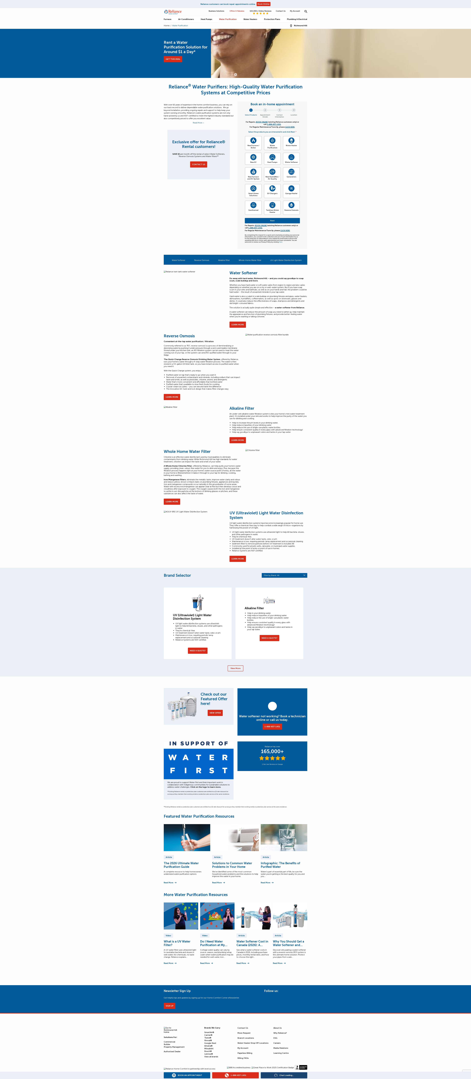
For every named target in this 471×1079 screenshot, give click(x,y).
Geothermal (253, 210)
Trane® (207, 1038)
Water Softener (291, 162)
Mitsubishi (208, 1048)
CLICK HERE (290, 127)
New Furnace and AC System (253, 178)
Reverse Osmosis (291, 210)
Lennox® (208, 1054)
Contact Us (281, 11)
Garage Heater (291, 193)
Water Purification (272, 146)
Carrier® (208, 1035)
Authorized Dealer (172, 1051)
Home (167, 25)
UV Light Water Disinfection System (286, 260)
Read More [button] (197, 123)
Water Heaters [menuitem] (250, 19)
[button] (305, 11)
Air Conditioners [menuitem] (186, 19)
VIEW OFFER (215, 713)
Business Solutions (216, 11)
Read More (168, 883)
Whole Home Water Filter (250, 260)
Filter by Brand (271, 575)
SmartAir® (209, 1032)
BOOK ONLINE (262, 122)
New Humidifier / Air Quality (272, 178)
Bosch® (208, 1051)
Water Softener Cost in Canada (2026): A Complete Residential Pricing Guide (252, 943)
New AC (253, 162)
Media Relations (280, 1048)
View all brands (211, 1056)
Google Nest (210, 1043)
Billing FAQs (243, 1058)
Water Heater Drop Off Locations (252, 1043)
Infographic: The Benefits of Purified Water (280, 865)
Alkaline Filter (224, 260)
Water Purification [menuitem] (228, 19)
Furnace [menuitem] (167, 19)
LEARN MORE (237, 324)
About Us (277, 1028)
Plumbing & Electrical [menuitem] (297, 19)
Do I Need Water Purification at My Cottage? (212, 943)
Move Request (243, 1033)
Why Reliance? (280, 1033)
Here (280, 242)
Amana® (208, 1046)
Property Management (174, 1047)
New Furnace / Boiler (253, 146)
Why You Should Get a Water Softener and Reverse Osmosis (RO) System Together (288, 943)
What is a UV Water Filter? (177, 943)
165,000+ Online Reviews (260, 11)
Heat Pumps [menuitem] (206, 19)
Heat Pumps (272, 162)
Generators (291, 177)
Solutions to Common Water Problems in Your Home (232, 865)
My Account (295, 11)
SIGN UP (169, 1006)
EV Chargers (272, 193)
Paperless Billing (244, 1053)
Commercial (169, 1042)
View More (235, 668)
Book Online (263, 4)
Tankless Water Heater (272, 211)
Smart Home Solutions (253, 194)
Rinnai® (208, 1040)
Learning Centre (281, 1053)
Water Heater (291, 145)
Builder (167, 1044)
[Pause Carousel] (235, 74)
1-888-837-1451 (274, 124)
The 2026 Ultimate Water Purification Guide (181, 865)
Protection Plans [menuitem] (272, 19)
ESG (275, 1038)
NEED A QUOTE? (198, 650)
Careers (277, 1043)
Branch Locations (245, 1038)
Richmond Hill (300, 25)
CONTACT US (198, 164)
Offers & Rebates (237, 11)
